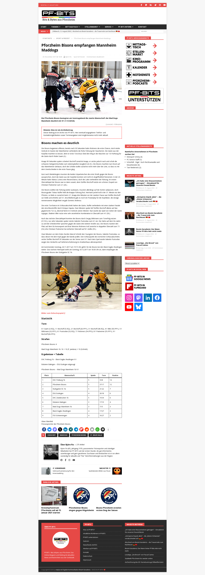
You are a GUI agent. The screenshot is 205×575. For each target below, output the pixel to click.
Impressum (87, 560)
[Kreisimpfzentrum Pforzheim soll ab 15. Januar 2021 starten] (54, 495)
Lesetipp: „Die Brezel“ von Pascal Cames (147, 244)
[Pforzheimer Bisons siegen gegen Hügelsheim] (81, 495)
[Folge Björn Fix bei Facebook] (64, 460)
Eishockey (52, 435)
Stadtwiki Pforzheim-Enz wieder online (139, 558)
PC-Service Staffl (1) (134, 159)
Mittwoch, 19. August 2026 (146, 188)
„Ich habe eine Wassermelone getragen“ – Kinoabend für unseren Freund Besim (149, 183)
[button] (44, 429)
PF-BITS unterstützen (90, 537)
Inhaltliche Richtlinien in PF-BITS (94, 533)
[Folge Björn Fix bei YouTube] (73, 460)
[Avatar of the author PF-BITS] (61, 546)
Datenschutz (87, 556)
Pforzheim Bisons (79, 435)
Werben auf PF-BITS (90, 548)
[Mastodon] (146, 5)
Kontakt (142, 27)
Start (43, 27)
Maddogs (63, 435)
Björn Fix (68, 57)
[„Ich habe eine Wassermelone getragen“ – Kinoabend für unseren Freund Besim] (129, 183)
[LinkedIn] (151, 5)
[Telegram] (155, 5)
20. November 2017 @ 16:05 (52, 57)
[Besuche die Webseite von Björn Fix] (62, 460)
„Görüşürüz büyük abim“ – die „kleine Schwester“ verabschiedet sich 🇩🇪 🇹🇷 (148, 199)
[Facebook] (141, 5)
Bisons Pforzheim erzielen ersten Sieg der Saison (108, 509)
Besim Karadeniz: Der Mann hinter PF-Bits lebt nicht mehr (149, 230)
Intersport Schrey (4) (134, 157)
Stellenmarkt (91, 27)
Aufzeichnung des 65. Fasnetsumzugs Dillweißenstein (144, 562)
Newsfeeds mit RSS (90, 545)
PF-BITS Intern (124, 27)
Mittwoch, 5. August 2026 (146, 234)
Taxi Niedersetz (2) (134, 167)
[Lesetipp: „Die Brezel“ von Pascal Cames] (129, 245)
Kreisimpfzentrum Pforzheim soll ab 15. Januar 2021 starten (51, 510)
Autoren (86, 541)
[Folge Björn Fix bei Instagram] (68, 460)
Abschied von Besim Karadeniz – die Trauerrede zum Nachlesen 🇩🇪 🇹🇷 (149, 215)
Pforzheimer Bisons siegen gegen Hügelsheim (81, 509)
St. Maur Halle (96, 435)
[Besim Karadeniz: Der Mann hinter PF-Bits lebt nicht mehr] (129, 231)
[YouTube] (164, 5)
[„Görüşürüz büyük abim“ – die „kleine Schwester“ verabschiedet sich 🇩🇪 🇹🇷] (129, 199)
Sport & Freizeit (79, 57)
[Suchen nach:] (152, 31)
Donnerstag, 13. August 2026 (147, 204)
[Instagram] (160, 5)
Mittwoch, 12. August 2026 (146, 220)
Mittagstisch (71, 27)
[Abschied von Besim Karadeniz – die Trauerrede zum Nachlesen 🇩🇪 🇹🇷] (129, 215)
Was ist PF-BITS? (89, 530)
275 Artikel (80, 444)
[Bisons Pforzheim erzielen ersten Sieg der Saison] (109, 495)
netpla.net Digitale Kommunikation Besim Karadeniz (73, 570)
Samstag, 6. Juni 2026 (144, 248)
